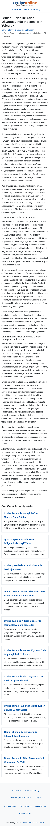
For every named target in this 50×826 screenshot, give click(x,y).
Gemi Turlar (16, 791)
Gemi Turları (16, 9)
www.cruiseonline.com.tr (33, 822)
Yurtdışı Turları (25, 813)
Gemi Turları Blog (32, 9)
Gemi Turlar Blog (32, 791)
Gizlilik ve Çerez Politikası (20, 797)
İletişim (38, 797)
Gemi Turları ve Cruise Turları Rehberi (17, 30)
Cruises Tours (10, 806)
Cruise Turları (26, 806)
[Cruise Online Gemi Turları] (25, 4)
